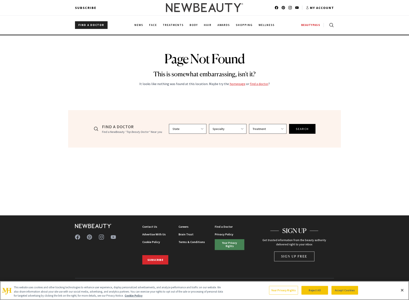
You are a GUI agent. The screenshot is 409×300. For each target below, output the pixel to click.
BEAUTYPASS (310, 25)
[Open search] (330, 25)
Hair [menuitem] (208, 25)
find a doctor (259, 84)
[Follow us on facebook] (276, 7)
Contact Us (149, 227)
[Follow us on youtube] (297, 7)
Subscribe (85, 8)
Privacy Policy (224, 234)
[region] (204, 290)
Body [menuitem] (194, 25)
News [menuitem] (138, 25)
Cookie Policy (151, 242)
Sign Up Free (294, 256)
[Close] (402, 290)
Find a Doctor (224, 227)
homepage (237, 84)
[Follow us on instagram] (290, 7)
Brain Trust (186, 234)
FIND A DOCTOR (91, 25)
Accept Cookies (345, 290)
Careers (184, 227)
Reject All (315, 290)
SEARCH (302, 129)
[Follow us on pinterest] (283, 7)
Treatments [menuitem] (173, 25)
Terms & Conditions (192, 242)
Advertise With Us (154, 234)
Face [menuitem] (153, 25)
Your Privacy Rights (229, 244)
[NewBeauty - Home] (204, 7)
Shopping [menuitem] (244, 25)
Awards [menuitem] (223, 25)
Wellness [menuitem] (267, 25)
